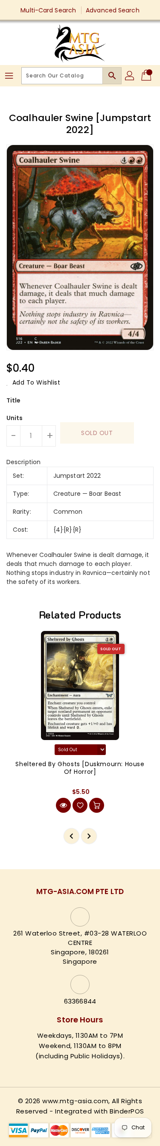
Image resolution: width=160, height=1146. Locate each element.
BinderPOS (127, 1111)
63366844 (80, 1001)
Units (14, 418)
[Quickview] (63, 805)
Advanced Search (113, 10)
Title (13, 400)
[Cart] (147, 75)
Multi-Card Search (48, 10)
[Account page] (130, 75)
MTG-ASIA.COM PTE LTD (80, 891)
